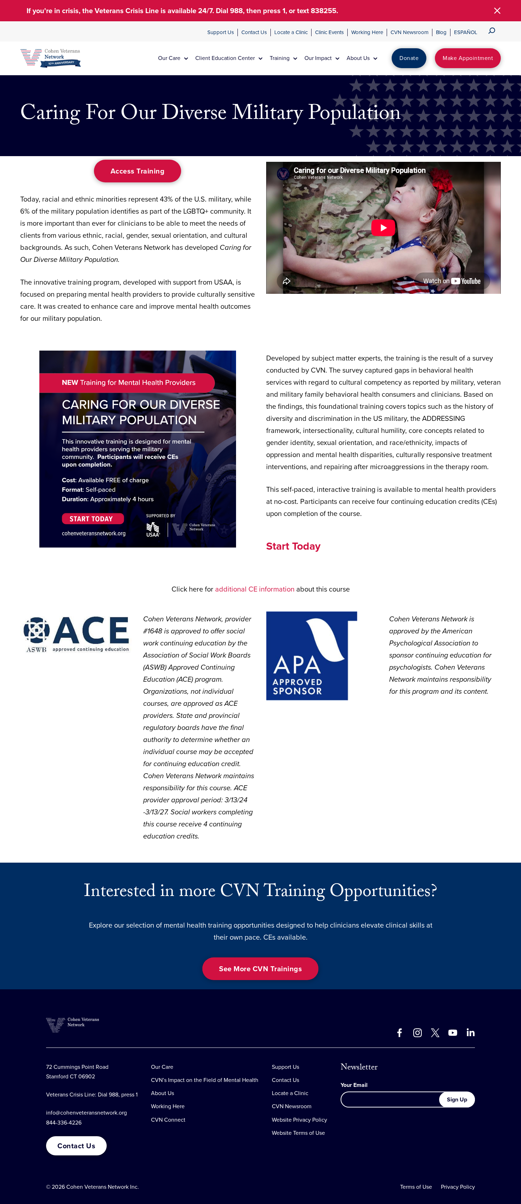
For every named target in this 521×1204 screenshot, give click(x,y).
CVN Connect (168, 1120)
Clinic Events (329, 32)
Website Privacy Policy (299, 1120)
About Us (162, 1093)
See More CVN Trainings (260, 968)
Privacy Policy (458, 1187)
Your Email (354, 1085)
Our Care (162, 1067)
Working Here (367, 32)
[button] (497, 10)
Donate (409, 58)
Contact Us (254, 32)
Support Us (220, 32)
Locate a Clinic (291, 32)
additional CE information (255, 589)
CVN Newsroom (409, 32)
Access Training (138, 171)
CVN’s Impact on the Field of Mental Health (204, 1080)
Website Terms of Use (298, 1133)
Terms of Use (416, 1187)
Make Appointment (468, 58)
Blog (441, 32)
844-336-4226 (64, 1122)
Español (465, 32)
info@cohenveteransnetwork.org (86, 1113)
